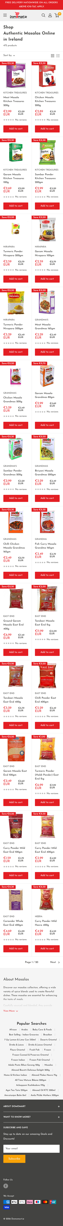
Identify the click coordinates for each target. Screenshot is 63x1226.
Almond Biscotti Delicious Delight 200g (30, 1070)
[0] (57, 15)
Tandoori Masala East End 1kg (44, 623)
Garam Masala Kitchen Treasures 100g (13, 178)
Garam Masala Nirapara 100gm (44, 253)
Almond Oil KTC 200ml (43, 1090)
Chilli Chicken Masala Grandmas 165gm (14, 548)
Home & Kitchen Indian (15, 1075)
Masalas (49, 1065)
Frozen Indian (18, 1060)
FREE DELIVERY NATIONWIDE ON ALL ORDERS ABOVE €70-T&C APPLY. (31, 5)
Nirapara (9, 247)
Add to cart (16, 129)
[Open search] (43, 15)
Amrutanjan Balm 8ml (15, 1095)
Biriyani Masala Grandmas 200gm (45, 473)
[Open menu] (5, 15)
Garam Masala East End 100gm (15, 773)
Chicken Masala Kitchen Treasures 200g (45, 101)
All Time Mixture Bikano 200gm (30, 1080)
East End (8, 616)
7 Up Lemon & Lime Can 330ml (20, 1040)
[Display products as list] (58, 55)
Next (53, 962)
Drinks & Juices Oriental (40, 1045)
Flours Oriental (17, 1050)
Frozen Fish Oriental (40, 1060)
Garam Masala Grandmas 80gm (44, 395)
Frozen (47, 1050)
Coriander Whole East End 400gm (13, 923)
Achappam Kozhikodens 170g (30, 1085)
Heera (38, 916)
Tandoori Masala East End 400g (13, 700)
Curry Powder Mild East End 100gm (14, 850)
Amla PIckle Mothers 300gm (45, 1095)
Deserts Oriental (48, 1040)
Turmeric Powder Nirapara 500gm (13, 326)
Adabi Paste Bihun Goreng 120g (24, 1065)
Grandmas (9, 393)
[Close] (58, 1180)
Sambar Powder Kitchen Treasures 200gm (45, 178)
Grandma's (41, 320)
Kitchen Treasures (15, 93)
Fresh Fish (34, 1050)
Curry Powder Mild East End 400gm (46, 850)
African (13, 1030)
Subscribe (31, 1218)
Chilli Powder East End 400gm (45, 700)
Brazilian (47, 1035)
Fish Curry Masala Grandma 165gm (45, 546)
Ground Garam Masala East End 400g (13, 625)
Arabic (24, 1030)
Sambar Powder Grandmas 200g (12, 473)
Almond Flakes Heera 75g (44, 1075)
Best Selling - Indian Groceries (24, 1035)
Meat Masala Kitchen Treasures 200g (13, 101)
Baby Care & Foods (42, 1030)
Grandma (41, 539)
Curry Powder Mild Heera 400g (46, 923)
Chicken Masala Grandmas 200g (12, 400)
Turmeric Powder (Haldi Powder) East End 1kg (47, 775)
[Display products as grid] (52, 55)
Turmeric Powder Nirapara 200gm (13, 253)
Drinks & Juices (16, 1045)
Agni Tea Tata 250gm (17, 1090)
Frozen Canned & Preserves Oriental (30, 1055)
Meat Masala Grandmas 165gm (45, 326)
